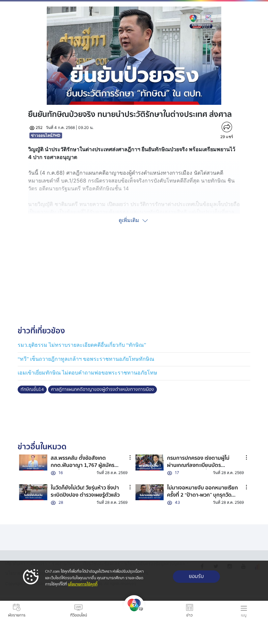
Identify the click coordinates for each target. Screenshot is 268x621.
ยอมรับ (196, 576)
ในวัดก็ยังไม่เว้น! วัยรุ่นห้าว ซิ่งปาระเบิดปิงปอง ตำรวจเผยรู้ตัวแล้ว (85, 491)
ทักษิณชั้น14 (32, 389)
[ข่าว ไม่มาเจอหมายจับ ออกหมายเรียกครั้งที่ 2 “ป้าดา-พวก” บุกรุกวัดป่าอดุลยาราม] (149, 492)
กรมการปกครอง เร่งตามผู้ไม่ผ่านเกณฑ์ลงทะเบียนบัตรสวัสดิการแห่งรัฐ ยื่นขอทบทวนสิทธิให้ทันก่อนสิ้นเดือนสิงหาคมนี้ (202, 469)
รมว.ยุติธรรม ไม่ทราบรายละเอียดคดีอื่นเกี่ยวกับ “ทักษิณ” (82, 345)
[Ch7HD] (134, 611)
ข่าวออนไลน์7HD (45, 135)
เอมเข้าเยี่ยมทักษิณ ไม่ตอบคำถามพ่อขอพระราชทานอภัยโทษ (87, 372)
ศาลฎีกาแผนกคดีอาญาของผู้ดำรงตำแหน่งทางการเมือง (102, 389)
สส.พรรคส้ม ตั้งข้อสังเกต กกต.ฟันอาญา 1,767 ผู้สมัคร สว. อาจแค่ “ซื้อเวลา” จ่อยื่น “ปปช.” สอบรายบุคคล (82, 469)
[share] (227, 127)
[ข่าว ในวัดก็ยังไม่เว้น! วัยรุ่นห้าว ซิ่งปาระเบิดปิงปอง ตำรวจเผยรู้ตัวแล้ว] (33, 492)
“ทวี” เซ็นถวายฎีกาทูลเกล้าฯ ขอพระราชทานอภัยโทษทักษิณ (86, 359)
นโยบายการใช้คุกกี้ (82, 584)
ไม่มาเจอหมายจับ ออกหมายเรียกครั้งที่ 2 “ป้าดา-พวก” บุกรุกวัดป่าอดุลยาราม (202, 495)
